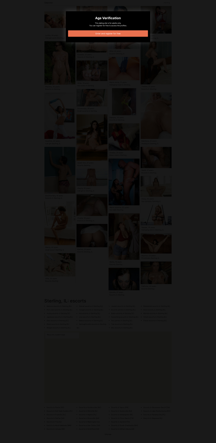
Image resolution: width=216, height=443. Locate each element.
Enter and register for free (108, 33)
